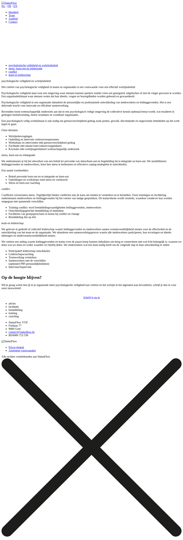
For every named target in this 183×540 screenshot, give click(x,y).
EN (15, 6)
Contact (13, 21)
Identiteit (13, 12)
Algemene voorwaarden (22, 350)
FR (9, 6)
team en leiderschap (20, 74)
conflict (13, 71)
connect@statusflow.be (22, 332)
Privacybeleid (16, 347)
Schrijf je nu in (91, 297)
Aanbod (13, 18)
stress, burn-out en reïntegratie (25, 68)
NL (3, 6)
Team (12, 15)
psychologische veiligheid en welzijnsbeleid (33, 65)
